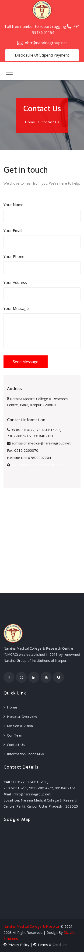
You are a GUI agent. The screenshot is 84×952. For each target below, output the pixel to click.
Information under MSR (25, 754)
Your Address (15, 282)
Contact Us (16, 744)
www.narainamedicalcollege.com (37, 464)
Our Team (15, 735)
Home (30, 122)
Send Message (25, 361)
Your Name (13, 204)
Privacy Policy (18, 944)
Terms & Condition (51, 944)
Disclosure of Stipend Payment (42, 55)
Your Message (16, 308)
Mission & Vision (20, 725)
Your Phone (14, 256)
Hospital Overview (22, 716)
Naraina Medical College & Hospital (32, 926)
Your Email (13, 230)
